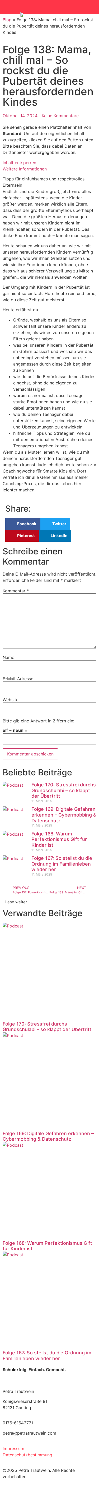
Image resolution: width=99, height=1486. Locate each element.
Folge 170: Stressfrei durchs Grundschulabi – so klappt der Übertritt (63, 790)
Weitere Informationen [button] (25, 168)
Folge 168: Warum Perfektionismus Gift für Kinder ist (59, 839)
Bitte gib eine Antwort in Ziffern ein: (38, 721)
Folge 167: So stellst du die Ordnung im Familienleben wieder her (61, 863)
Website (10, 700)
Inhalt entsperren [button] (19, 162)
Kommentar (16, 591)
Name (8, 657)
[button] (85, 7)
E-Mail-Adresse (18, 679)
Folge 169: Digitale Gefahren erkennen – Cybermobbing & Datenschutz (63, 814)
